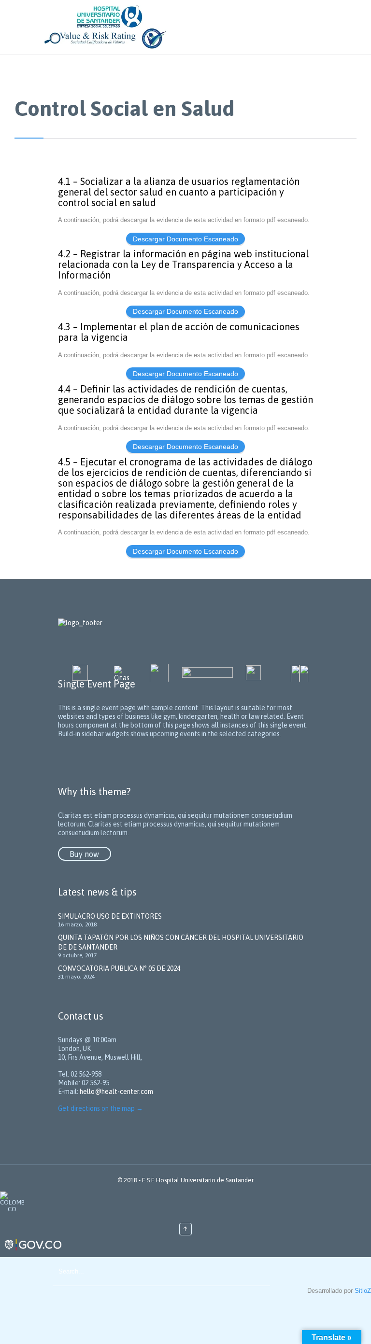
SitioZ (363, 1290)
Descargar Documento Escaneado (185, 239)
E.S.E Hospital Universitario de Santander (198, 1180)
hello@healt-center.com (116, 1091)
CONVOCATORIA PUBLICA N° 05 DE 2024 (119, 968)
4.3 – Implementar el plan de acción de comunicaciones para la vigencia (179, 332)
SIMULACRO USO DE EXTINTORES (110, 916)
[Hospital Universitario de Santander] (195, 27)
